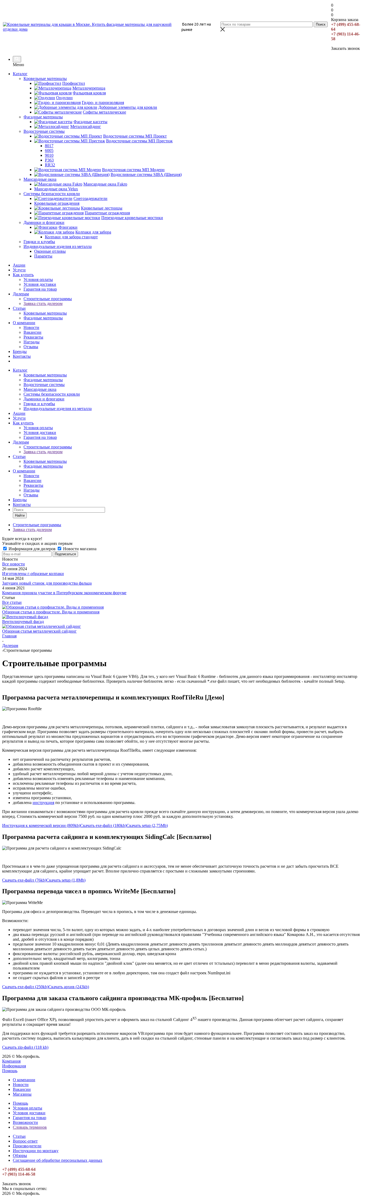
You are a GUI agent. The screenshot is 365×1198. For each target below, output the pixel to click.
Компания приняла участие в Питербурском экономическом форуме (64, 592)
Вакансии (32, 332)
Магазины (22, 1094)
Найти (20, 515)
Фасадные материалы (43, 318)
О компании (24, 322)
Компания (11, 1061)
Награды (32, 342)
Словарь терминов (30, 1127)
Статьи (19, 308)
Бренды (20, 351)
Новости (31, 327)
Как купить (23, 274)
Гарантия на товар (40, 289)
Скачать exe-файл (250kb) (25, 986)
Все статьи (12, 602)
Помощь (9, 1070)
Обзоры (20, 1155)
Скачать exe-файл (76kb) (24, 880)
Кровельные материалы (45, 313)
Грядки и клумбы (39, 403)
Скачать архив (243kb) (68, 986)
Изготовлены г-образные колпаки (33, 573)
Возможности (25, 1122)
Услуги (19, 270)
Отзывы (31, 346)
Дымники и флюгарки (44, 399)
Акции (19, 265)
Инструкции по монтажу (36, 1150)
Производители (27, 1146)
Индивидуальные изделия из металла (58, 408)
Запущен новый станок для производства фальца (47, 583)
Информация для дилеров (32, 548)
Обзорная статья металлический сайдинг (39, 631)
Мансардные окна (40, 389)
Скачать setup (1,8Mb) (66, 880)
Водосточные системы (44, 384)
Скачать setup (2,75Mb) (147, 825)
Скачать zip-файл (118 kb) (25, 1047)
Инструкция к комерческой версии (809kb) (41, 825)
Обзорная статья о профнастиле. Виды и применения (50, 612)
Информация (14, 1066)
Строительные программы (48, 298)
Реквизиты (33, 337)
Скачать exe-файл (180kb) (103, 825)
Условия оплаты (38, 279)
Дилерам (21, 294)
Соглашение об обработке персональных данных (57, 1160)
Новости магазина (79, 548)
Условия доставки (40, 284)
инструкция (43, 802)
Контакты (22, 356)
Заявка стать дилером (43, 303)
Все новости (13, 564)
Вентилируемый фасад (23, 621)
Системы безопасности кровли (52, 394)
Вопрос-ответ (25, 1141)
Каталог (20, 73)
